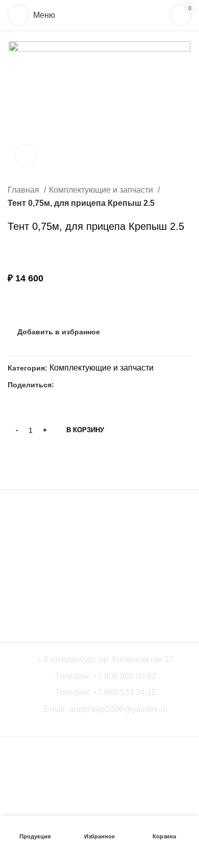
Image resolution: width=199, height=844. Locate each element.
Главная (24, 190)
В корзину (85, 430)
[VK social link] (74, 384)
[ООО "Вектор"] (160, 561)
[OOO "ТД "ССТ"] (99, 561)
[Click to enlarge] (25, 155)
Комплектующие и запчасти (102, 190)
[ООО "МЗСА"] (38, 561)
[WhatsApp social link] (62, 384)
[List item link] (99, 676)
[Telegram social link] (86, 384)
